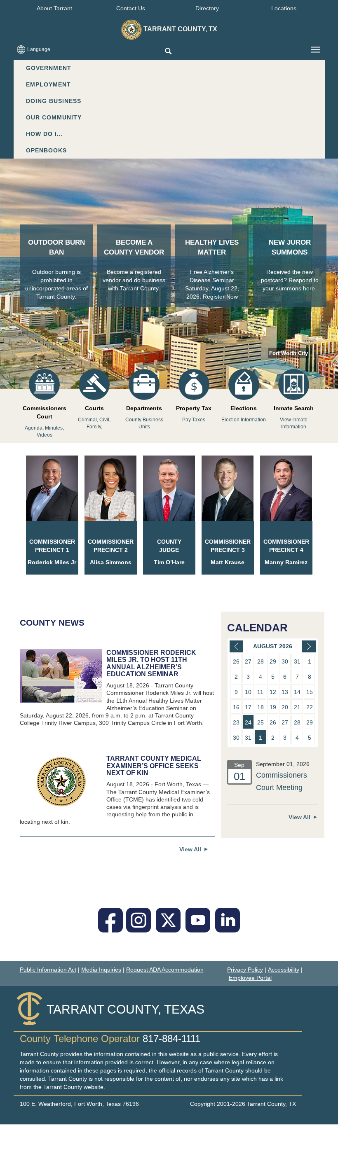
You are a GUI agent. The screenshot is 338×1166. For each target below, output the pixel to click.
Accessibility (283, 969)
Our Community (54, 117)
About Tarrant (54, 8)
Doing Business (53, 101)
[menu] (315, 50)
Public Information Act (48, 969)
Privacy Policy (245, 969)
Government (48, 68)
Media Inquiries (101, 969)
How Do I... (44, 134)
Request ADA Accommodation (165, 969)
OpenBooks (46, 150)
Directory (207, 8)
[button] (168, 52)
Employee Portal (250, 977)
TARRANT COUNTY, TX (179, 29)
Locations (283, 8)
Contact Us (130, 8)
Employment (48, 84)
